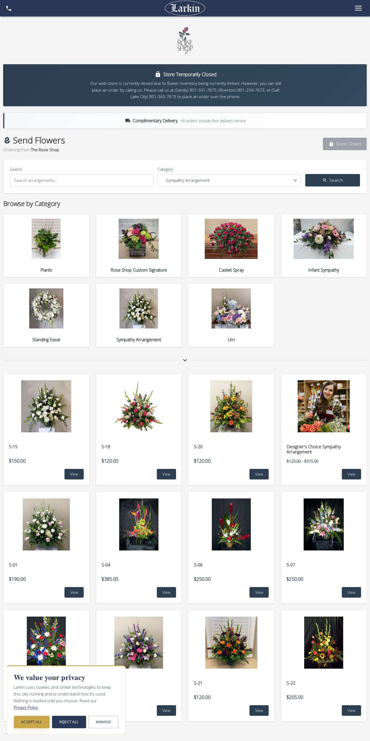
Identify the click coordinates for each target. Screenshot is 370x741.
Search (16, 169)
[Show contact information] (8, 8)
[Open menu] (358, 8)
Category (165, 169)
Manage (103, 721)
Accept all (31, 721)
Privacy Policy (26, 707)
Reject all (69, 721)
